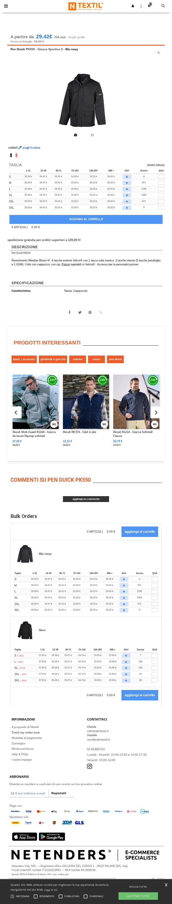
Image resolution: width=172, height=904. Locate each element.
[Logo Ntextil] (85, 6)
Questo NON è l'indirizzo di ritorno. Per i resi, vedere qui (40, 874)
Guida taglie (156, 165)
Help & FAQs (20, 754)
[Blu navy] (11, 155)
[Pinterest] (90, 312)
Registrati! (58, 793)
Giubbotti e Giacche (52, 359)
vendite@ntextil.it (98, 739)
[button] (133, 6)
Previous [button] (16, 103)
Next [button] (158, 103)
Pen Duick (17, 49)
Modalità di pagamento (27, 738)
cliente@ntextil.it (98, 731)
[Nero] (16, 155)
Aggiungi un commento (86, 499)
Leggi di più (51, 889)
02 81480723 (96, 749)
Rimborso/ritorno (23, 748)
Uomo (96, 359)
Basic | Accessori (24, 359)
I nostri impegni (22, 759)
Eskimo (77, 359)
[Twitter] (80, 312)
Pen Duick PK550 (21, 253)
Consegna (18, 743)
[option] (86, 100)
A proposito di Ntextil (25, 727)
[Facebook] (69, 312)
